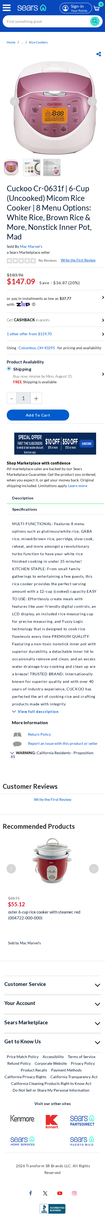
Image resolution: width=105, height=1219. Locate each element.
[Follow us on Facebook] (30, 1193)
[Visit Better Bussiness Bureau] (52, 1208)
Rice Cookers (38, 42)
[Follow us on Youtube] (59, 1193)
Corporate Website (51, 1063)
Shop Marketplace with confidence (39, 463)
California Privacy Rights (25, 1076)
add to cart (38, 415)
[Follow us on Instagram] (74, 1193)
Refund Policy (19, 1063)
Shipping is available (35, 382)
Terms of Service (81, 1056)
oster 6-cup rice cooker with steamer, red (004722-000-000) (44, 914)
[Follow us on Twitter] (45, 1193)
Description (22, 498)
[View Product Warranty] (17, 734)
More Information (30, 722)
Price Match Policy (22, 1056)
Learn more (77, 485)
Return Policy (39, 734)
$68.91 (14, 898)
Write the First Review (78, 260)
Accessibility (53, 1056)
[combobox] (53, 21)
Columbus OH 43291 (37, 347)
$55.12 (16, 904)
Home (11, 42)
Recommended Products (39, 826)
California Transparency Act (73, 1076)
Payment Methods (66, 1070)
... (22, 42)
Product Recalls (34, 1070)
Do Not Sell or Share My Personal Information (51, 1090)
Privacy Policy (83, 1063)
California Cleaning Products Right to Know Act (51, 1083)
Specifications (24, 509)
